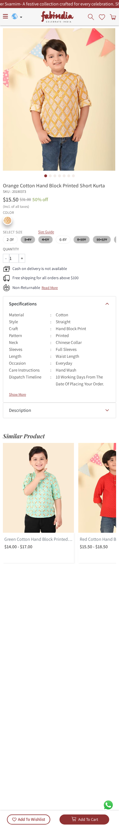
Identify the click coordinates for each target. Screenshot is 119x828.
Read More (50, 287)
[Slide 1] (45, 176)
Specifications (23, 304)
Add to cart (88, 819)
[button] (7, 220)
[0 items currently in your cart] (112, 17)
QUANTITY (11, 249)
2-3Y (10, 239)
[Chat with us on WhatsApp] (108, 804)
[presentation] (91, 17)
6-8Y (63, 239)
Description (20, 410)
